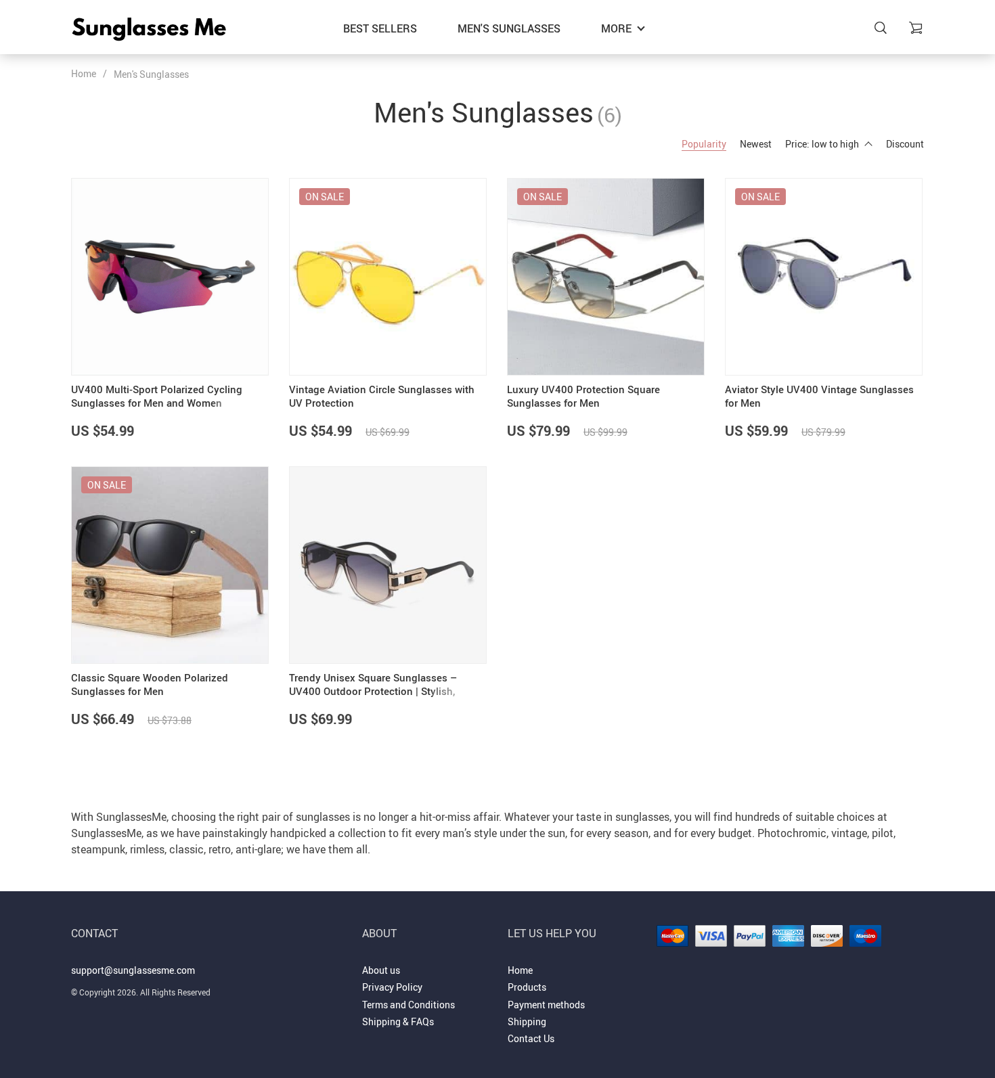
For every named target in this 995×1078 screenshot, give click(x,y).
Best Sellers (380, 28)
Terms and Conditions (408, 1004)
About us (381, 970)
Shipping (527, 1021)
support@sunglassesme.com (133, 970)
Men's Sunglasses (509, 28)
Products (527, 987)
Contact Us (531, 1038)
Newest (756, 143)
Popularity (704, 143)
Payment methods (546, 1004)
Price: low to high (822, 143)
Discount (905, 143)
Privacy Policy (392, 987)
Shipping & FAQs (398, 1021)
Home (83, 73)
